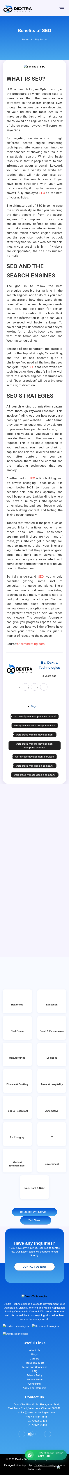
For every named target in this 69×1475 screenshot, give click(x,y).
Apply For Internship (34, 1387)
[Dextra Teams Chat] (30, 1434)
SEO (42, 193)
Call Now (34, 1220)
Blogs (34, 1354)
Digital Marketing (28, 1307)
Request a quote (34, 1362)
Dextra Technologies (46, 1465)
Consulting (34, 1383)
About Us (34, 1350)
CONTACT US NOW (34, 1266)
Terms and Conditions (34, 1366)
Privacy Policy (34, 1375)
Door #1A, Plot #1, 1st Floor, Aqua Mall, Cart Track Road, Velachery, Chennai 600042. (34, 1406)
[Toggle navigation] (62, 8)
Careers (34, 1358)
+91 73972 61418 (35, 1420)
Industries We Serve (33, 1211)
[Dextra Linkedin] (39, 1434)
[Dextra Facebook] (21, 1434)
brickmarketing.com (31, 644)
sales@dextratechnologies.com (35, 1412)
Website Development (46, 1303)
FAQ (34, 1371)
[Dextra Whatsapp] (47, 1434)
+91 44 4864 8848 (35, 1416)
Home (25, 39)
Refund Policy (34, 1379)
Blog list (38, 39)
